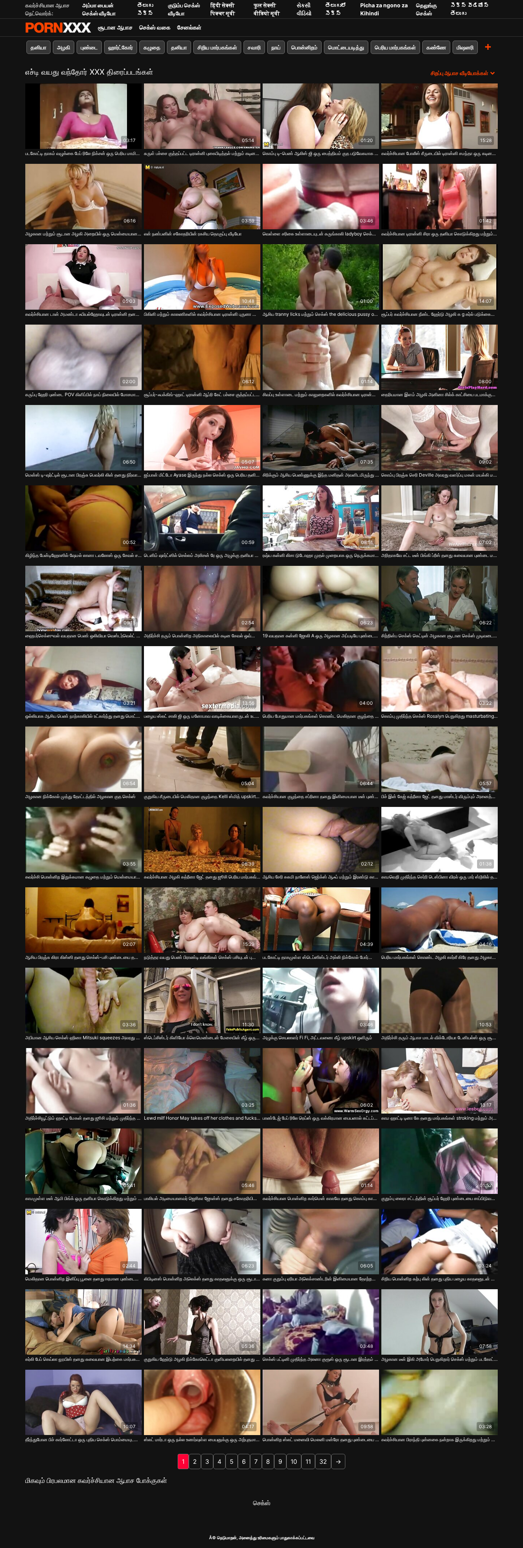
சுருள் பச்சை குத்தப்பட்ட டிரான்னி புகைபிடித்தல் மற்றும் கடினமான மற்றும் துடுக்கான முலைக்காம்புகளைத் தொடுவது (202, 153)
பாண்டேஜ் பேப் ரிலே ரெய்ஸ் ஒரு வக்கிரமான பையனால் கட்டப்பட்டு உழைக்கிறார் (321, 1118)
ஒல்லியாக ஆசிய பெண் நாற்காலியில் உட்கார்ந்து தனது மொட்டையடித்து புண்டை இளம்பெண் (83, 716)
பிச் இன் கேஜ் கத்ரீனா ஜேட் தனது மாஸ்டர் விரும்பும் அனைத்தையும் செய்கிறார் (439, 796)
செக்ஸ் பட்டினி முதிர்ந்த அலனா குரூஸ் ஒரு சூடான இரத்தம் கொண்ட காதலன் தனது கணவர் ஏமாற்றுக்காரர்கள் (321, 1359)
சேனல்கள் (189, 27)
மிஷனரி (465, 47)
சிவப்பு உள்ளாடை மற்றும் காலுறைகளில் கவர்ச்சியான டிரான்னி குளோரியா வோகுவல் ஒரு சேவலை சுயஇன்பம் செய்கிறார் (321, 394)
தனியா (38, 47)
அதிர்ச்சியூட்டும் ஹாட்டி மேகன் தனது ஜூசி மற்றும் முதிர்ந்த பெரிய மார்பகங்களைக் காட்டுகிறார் (83, 1118)
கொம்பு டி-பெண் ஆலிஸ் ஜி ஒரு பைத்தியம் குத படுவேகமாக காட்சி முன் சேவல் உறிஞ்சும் (321, 153)
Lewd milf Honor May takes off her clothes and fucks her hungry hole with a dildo (202, 1118)
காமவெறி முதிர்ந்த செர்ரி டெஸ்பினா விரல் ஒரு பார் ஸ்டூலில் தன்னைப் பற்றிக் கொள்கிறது (439, 877)
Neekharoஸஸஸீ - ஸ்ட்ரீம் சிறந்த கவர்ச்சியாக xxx (58, 27)
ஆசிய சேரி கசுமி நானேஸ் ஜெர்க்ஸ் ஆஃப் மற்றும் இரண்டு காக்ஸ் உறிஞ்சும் (321, 877)
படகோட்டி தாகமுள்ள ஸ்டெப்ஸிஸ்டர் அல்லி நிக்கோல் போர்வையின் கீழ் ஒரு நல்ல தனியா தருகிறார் (321, 957)
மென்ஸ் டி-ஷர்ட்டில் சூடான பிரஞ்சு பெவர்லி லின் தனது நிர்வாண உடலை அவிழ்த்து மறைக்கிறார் (83, 475)
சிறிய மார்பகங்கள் (217, 47)
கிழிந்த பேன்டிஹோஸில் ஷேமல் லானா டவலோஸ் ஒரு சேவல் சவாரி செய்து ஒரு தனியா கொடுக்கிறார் (83, 555)
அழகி (63, 47)
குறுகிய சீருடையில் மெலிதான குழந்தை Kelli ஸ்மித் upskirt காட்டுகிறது (202, 796)
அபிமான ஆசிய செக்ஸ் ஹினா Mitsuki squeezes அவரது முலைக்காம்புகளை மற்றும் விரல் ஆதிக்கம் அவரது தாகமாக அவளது (83, 1037)
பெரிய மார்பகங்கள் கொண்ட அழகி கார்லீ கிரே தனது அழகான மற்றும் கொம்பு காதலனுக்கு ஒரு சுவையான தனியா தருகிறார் (439, 957)
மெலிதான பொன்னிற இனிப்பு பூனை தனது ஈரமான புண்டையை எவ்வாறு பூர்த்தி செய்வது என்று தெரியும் (83, 1279)
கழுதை (152, 47)
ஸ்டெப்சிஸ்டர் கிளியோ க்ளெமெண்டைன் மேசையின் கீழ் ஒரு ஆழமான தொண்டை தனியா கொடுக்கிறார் (202, 1037)
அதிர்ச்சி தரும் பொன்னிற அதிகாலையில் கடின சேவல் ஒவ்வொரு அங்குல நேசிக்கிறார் (202, 635)
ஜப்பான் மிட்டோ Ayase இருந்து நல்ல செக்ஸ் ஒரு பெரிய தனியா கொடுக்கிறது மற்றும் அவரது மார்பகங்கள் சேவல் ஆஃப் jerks (202, 475)
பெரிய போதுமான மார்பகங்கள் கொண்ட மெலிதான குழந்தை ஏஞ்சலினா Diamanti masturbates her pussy (321, 716)
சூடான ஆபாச (115, 27)
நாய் (276, 47)
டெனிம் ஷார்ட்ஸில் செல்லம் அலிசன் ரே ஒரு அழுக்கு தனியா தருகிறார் (202, 555)
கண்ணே (436, 47)
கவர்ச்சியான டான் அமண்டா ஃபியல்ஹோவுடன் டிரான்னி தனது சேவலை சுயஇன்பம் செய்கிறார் (83, 314)
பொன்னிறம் (304, 47)
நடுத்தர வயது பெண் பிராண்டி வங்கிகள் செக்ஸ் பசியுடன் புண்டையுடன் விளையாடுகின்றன (202, 957)
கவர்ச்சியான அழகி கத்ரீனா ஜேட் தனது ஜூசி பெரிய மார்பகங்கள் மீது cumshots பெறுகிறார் (202, 877)
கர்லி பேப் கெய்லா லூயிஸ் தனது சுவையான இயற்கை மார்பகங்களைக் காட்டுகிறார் (83, 1359)
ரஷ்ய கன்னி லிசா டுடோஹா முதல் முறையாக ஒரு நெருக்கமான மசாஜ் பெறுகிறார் (321, 555)
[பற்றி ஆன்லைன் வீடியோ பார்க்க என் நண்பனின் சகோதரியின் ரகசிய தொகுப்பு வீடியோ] (202, 196)
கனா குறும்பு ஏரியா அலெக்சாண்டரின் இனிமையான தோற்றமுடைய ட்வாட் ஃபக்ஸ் (321, 1279)
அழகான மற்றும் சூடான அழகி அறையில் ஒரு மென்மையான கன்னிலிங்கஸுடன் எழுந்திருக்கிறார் (83, 234)
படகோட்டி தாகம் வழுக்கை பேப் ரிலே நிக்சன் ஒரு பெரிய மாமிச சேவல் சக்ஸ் (83, 153)
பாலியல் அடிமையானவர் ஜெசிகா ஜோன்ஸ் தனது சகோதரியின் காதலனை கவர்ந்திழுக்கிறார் (202, 1198)
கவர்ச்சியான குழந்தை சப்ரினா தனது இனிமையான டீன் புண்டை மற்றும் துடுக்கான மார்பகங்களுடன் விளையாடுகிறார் (321, 796)
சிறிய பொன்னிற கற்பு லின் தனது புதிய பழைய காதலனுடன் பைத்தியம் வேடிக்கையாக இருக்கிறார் (439, 1279)
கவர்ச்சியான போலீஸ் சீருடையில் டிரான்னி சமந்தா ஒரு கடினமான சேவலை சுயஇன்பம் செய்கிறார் (439, 153)
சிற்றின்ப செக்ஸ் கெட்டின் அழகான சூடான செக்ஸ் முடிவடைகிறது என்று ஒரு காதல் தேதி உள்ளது (439, 635)
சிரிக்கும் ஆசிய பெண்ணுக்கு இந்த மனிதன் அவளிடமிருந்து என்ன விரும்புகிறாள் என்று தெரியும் (321, 475)
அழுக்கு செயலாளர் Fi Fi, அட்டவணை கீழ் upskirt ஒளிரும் (317, 1037)
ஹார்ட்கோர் (120, 47)
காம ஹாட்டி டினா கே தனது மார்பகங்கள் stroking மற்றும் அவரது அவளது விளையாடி (439, 1118)
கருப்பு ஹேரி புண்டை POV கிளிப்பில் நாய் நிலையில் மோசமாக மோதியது (83, 394)
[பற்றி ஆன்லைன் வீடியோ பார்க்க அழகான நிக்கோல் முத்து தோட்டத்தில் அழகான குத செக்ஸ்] (83, 759)
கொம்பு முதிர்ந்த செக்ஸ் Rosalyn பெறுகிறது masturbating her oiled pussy (439, 716)
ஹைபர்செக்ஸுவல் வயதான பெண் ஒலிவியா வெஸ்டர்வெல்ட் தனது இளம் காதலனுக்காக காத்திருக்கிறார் (83, 635)
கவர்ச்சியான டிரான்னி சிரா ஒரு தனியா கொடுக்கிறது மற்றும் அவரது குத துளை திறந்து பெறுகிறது (439, 234)
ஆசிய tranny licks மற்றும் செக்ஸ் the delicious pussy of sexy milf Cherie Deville (321, 314)
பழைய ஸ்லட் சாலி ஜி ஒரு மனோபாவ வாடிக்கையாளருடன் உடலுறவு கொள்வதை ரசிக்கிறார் (202, 716)
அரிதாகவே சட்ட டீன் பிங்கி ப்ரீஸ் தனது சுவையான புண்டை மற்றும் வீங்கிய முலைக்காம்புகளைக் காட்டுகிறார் (439, 555)
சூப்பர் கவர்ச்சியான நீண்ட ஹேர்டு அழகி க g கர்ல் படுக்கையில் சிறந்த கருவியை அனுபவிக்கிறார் (439, 314)
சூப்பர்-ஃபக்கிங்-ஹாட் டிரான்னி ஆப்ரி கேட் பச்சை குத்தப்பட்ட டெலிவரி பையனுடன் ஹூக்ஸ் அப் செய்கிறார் (202, 394)
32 (323, 1461)
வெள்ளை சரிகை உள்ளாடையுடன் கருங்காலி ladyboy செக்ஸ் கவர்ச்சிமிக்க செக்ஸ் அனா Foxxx (321, 234)
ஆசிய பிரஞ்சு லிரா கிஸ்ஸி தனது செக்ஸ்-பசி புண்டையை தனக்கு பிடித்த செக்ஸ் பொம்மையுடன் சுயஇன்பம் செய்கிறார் (83, 957)
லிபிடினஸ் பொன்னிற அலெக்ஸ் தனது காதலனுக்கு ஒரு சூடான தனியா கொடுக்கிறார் (202, 1279)
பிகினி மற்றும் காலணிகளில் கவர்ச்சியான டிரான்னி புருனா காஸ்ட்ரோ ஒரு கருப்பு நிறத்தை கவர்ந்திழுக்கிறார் (202, 314)
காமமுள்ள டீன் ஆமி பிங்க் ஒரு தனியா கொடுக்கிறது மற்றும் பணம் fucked (83, 1198)
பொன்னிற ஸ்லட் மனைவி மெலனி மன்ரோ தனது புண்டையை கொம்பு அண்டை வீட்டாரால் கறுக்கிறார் (321, 1439)
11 (308, 1461)
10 (294, 1461)
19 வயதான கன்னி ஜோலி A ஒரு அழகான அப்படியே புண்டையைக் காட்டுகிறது (321, 635)
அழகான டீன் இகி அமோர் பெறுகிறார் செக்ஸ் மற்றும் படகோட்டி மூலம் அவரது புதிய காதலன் (439, 1359)
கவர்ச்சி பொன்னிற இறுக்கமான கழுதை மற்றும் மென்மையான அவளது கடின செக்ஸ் (83, 877)
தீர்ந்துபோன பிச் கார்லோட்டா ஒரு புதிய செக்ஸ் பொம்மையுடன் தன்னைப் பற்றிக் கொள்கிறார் (83, 1439)
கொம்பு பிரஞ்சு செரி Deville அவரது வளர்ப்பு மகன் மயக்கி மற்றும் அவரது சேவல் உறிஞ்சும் (439, 475)
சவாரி (254, 47)
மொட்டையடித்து (346, 47)
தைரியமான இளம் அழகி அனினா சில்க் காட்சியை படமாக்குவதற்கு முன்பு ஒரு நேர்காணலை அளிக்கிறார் (439, 394)
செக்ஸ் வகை (154, 27)
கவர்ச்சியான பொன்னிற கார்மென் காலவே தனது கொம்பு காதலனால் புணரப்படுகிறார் (321, 1198)
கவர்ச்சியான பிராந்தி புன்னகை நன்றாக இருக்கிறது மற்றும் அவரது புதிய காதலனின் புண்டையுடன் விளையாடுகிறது (439, 1439)
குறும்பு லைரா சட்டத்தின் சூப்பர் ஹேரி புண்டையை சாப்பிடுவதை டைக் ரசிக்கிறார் (439, 1198)
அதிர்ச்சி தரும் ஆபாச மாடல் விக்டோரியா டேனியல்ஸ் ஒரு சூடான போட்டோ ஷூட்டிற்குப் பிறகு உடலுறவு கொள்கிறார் (439, 1037)
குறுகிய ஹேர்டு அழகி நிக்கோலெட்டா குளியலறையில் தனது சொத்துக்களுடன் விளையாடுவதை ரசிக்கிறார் (202, 1359)
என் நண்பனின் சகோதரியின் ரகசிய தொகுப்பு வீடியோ (193, 234)
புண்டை (89, 47)
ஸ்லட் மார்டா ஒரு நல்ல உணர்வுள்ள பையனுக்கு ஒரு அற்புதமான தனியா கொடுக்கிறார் (202, 1439)
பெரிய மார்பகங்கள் (395, 47)
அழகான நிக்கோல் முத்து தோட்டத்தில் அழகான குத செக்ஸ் (80, 796)
